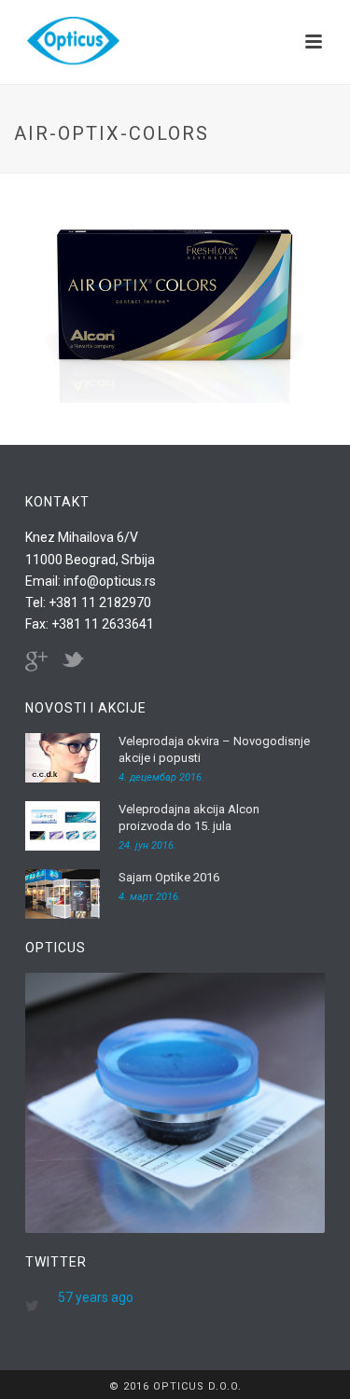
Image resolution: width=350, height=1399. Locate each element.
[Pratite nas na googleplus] (36, 661)
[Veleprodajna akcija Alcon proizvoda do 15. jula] (62, 826)
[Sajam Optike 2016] (62, 894)
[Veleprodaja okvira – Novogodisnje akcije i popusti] (62, 758)
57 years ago (95, 1297)
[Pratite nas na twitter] (73, 661)
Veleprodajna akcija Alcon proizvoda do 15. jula (189, 817)
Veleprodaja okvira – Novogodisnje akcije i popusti (214, 749)
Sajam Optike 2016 (169, 877)
